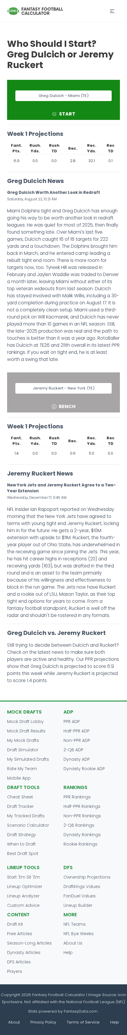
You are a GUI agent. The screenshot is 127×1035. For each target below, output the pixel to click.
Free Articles (19, 934)
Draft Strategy (21, 835)
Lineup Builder (78, 905)
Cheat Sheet (20, 797)
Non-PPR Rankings (82, 816)
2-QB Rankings (79, 825)
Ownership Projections (87, 877)
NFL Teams (75, 924)
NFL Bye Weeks (79, 934)
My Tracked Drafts (26, 816)
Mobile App (19, 778)
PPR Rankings (77, 797)
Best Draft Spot (22, 853)
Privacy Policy (43, 1022)
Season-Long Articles (29, 943)
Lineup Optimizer (24, 886)
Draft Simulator (22, 750)
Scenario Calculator (28, 825)
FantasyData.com (81, 1011)
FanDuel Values (80, 896)
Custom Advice (23, 905)
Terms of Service (83, 1022)
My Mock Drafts (23, 740)
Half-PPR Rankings (82, 806)
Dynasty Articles (23, 952)
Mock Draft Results (26, 731)
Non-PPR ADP (77, 740)
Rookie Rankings (80, 844)
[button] (112, 11)
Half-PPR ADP (76, 731)
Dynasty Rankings (82, 835)
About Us (73, 943)
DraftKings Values (82, 886)
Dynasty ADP (77, 759)
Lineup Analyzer (23, 896)
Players (14, 971)
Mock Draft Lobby (25, 721)
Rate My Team (22, 769)
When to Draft (21, 844)
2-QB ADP (73, 750)
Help (68, 952)
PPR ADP (72, 721)
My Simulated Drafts (28, 759)
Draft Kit (15, 924)
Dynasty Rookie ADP (84, 769)
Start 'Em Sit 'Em (23, 877)
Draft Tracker (20, 806)
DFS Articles (19, 962)
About (14, 1022)
